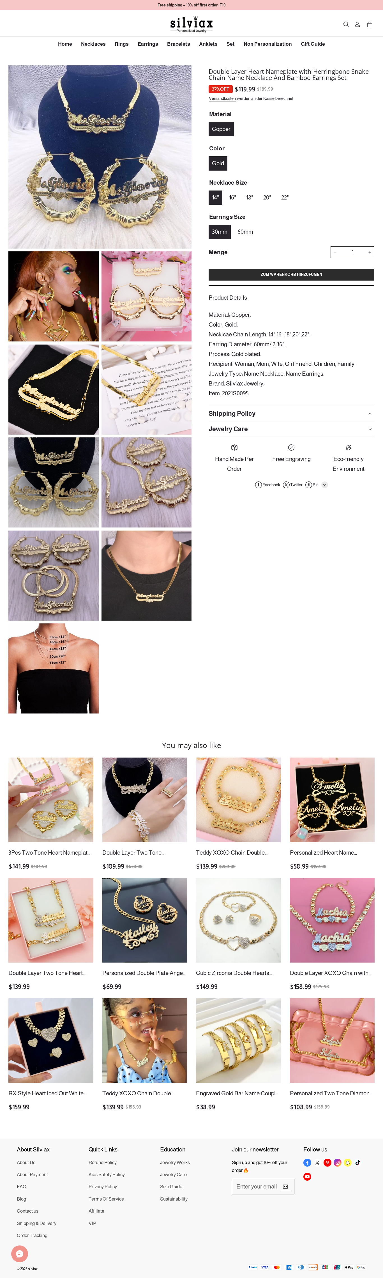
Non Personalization (268, 44)
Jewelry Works (175, 1162)
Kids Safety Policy (107, 1174)
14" (215, 197)
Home (65, 44)
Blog (21, 1199)
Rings (122, 44)
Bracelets (178, 44)
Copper (221, 129)
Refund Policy (103, 1162)
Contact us (27, 1211)
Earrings (148, 44)
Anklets (208, 44)
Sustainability (174, 1199)
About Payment (32, 1174)
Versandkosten (222, 98)
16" (232, 197)
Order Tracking (32, 1235)
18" (249, 197)
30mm (219, 231)
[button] (346, 24)
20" (267, 197)
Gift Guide (313, 44)
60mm (245, 231)
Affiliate (96, 1211)
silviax (33, 1269)
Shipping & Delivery (36, 1223)
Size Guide (171, 1186)
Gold (218, 163)
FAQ (21, 1186)
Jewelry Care (173, 1174)
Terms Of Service (106, 1199)
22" (285, 197)
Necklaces (93, 44)
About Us (26, 1162)
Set (231, 44)
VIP (92, 1223)
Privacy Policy (103, 1186)
